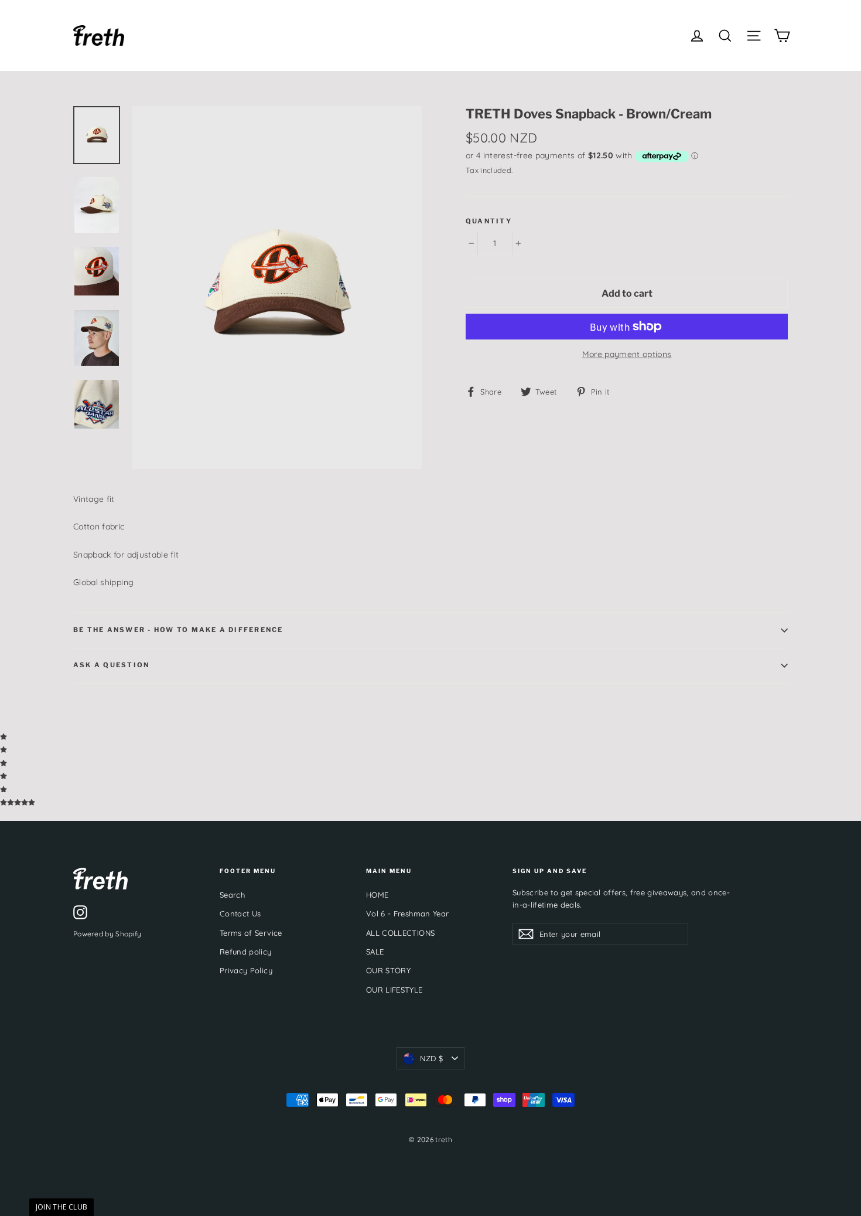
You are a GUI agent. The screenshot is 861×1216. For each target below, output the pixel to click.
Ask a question (111, 665)
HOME (377, 894)
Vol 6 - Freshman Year (407, 913)
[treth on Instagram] (80, 912)
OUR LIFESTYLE (394, 989)
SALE (375, 951)
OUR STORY (388, 970)
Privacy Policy (246, 970)
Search (232, 894)
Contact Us (240, 913)
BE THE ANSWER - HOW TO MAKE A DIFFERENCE (178, 630)
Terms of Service (251, 933)
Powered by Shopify (107, 933)
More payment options (627, 354)
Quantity (489, 221)
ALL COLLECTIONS (400, 933)
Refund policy (246, 951)
